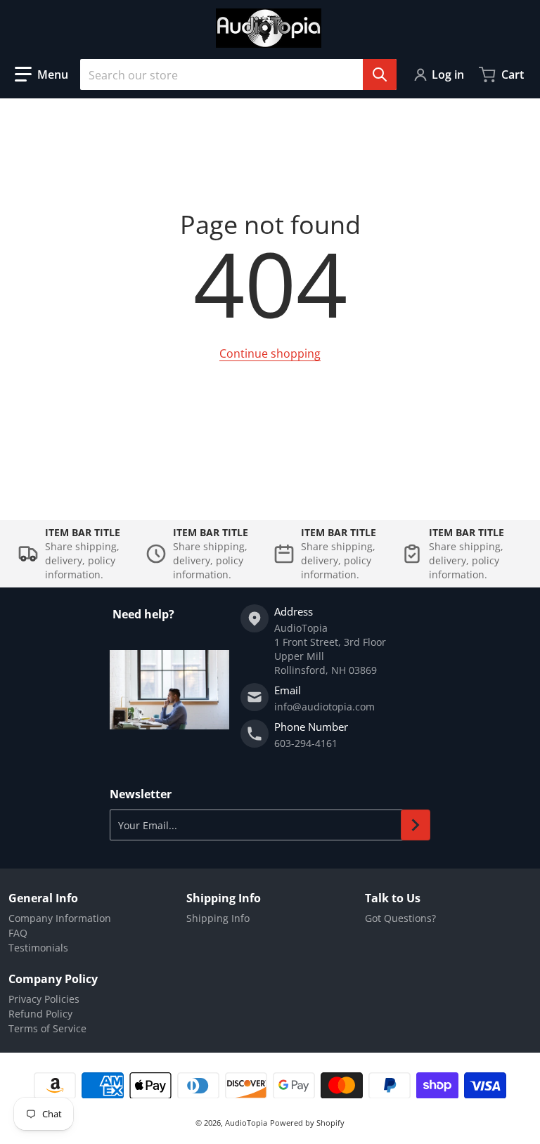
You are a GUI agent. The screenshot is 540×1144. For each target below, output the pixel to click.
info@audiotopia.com (324, 706)
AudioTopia (246, 1122)
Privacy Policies (43, 999)
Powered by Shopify (307, 1122)
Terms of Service (47, 1028)
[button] (41, 74)
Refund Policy (40, 1013)
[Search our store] (380, 74)
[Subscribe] (415, 825)
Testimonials (38, 947)
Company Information (59, 918)
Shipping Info (218, 918)
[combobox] (238, 74)
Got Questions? (400, 918)
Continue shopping (270, 353)
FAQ (17, 933)
